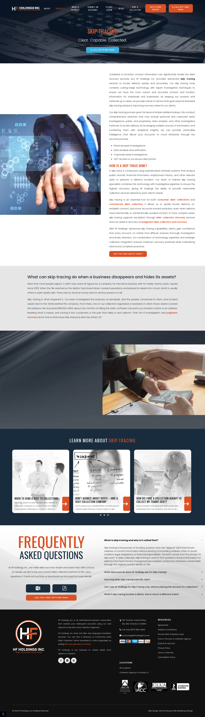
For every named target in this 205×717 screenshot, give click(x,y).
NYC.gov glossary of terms (78, 644)
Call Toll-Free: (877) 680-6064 (51, 597)
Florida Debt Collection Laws (171, 634)
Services (60, 8)
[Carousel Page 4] (108, 515)
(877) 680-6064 (138, 629)
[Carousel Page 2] (101, 515)
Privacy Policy (164, 648)
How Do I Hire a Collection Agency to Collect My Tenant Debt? (158, 500)
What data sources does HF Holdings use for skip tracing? (135, 572)
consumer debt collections (173, 199)
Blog (121, 8)
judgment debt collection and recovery (164, 222)
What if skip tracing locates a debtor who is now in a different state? (141, 594)
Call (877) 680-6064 (103, 50)
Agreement (163, 625)
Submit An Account (93, 8)
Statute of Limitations (167, 629)
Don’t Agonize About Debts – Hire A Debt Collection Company (96, 500)
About (47, 8)
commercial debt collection (126, 204)
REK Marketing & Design (183, 711)
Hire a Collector (135, 8)
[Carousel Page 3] (104, 515)
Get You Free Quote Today (128, 254)
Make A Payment (75, 8)
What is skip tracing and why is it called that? (131, 540)
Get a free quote (155, 8)
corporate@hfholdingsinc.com (135, 635)
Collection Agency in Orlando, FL (134, 672)
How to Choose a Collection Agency (174, 639)
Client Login (109, 8)
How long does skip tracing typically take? (127, 579)
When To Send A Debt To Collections (36, 498)
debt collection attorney (170, 217)
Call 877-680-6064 (182, 8)
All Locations (125, 668)
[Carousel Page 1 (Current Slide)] (97, 515)
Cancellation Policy (166, 657)
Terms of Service (165, 652)
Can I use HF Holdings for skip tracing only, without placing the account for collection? (151, 586)
